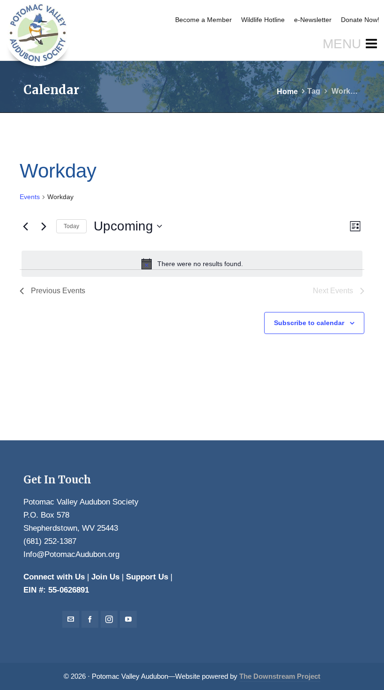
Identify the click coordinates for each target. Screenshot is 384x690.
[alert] (192, 264)
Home (287, 92)
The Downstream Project (279, 676)
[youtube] (128, 619)
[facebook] (89, 619)
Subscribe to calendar (309, 322)
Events (30, 196)
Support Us (147, 576)
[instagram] (109, 619)
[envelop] (70, 619)
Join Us (105, 576)
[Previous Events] (25, 226)
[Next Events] (43, 226)
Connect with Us (54, 576)
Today (71, 226)
